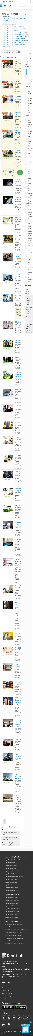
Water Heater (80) (30, 159)
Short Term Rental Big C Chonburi (12, 43)
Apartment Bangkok (11, 897)
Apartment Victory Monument (14, 884)
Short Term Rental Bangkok (13, 923)
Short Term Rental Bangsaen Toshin (13, 37)
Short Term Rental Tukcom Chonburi (13, 27)
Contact (4, 998)
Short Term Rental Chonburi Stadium (13, 31)
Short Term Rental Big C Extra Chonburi (14, 39)
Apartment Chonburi (11, 916)
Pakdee (17, 81)
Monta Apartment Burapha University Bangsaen (18, 799)
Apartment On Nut (11, 867)
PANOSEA (18, 647)
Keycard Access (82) (30, 207)
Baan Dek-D (19, 585)
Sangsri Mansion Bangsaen (18, 776)
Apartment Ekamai (10, 862)
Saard (17, 357)
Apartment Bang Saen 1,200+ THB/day (8, 843)
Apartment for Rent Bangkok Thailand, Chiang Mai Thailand (8, 5)
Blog (3, 985)
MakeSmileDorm (20, 389)
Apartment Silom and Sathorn (14, 876)
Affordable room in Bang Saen (9, 832)
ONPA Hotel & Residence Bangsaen (19, 374)
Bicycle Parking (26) (30, 233)
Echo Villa (18, 235)
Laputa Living (19, 294)
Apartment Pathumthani (12, 908)
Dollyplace (18, 96)
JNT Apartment (20, 632)
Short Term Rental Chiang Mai (14, 937)
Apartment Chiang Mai (12, 900)
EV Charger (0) (30, 279)
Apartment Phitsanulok (12, 913)
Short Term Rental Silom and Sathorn (16, 929)
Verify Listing (6, 990)
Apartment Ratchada (11, 890)
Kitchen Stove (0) (30, 195)
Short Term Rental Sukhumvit (14, 926)
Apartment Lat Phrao (11, 887)
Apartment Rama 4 (11, 879)
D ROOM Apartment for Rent (20, 199)
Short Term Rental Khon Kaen (14, 943)
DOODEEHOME (20, 455)
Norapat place (19, 422)
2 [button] (8, 820)
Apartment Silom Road (12, 873)
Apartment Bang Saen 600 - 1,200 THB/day (10, 838)
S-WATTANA (19, 739)
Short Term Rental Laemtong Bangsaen (14, 25)
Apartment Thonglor (11, 865)
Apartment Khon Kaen (12, 911)
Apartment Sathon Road (12, 870)
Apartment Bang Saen (10, 52)
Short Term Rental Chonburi (13, 940)
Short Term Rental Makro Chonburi (13, 41)
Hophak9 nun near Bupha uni (19, 256)
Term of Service (7, 992)
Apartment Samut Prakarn (13, 905)
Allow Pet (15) (29, 110)
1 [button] (4, 820)
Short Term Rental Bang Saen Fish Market (15, 35)
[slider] (26, 76)
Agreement (5, 987)
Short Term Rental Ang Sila (10, 29)
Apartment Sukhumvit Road (13, 859)
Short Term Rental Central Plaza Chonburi (15, 33)
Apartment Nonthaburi (12, 902)
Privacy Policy (6, 995)
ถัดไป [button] (17, 821)
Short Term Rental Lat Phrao (14, 932)
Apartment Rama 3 (11, 881)
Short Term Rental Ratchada (14, 935)
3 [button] (11, 820)
